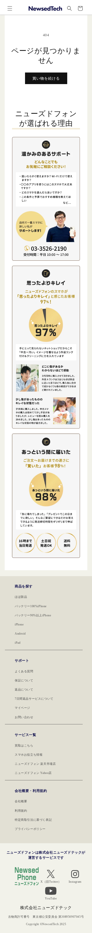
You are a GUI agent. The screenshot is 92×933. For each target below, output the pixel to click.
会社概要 (21, 801)
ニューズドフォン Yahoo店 (33, 773)
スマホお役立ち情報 (28, 754)
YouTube (51, 898)
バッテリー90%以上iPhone (33, 615)
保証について (24, 680)
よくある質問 (24, 671)
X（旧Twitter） (50, 881)
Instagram (75, 881)
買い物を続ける (46, 78)
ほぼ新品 (21, 597)
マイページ (22, 708)
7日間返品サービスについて (34, 698)
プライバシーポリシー (30, 829)
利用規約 (21, 810)
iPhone (19, 624)
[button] (9, 8)
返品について (24, 689)
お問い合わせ (24, 717)
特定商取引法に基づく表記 (33, 820)
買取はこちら (24, 745)
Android (20, 633)
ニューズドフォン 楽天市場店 (35, 764)
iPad (17, 642)
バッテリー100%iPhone (31, 606)
